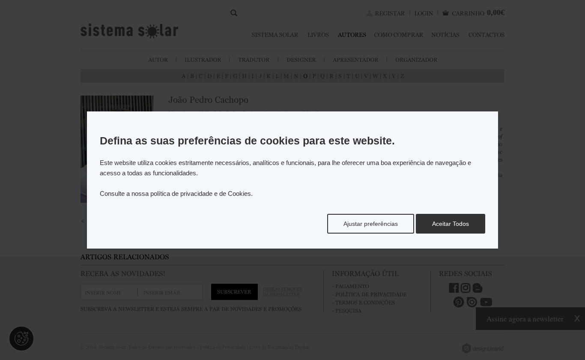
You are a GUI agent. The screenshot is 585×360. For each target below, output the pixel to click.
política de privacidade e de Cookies (200, 193)
